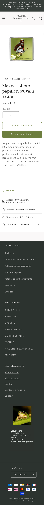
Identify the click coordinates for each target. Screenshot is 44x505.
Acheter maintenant (22, 134)
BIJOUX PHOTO (12, 310)
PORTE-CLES (11, 317)
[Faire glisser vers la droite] (28, 72)
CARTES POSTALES (14, 336)
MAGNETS (10, 323)
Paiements (10, 285)
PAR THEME (10, 355)
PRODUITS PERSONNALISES (19, 349)
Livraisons (10, 292)
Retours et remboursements (18, 279)
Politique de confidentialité (18, 266)
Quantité (6, 109)
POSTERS (9, 342)
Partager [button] (10, 190)
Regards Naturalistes (21, 498)
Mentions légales (13, 272)
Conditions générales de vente (19, 259)
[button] (3, 18)
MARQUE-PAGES (13, 329)
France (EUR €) (20, 474)
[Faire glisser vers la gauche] (16, 72)
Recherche (10, 253)
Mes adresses (12, 378)
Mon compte (12, 372)
